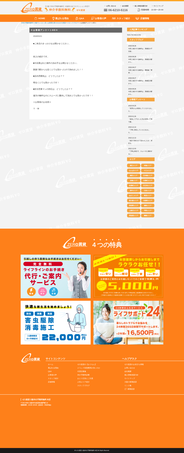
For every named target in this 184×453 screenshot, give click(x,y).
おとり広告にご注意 (85, 378)
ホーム (50, 364)
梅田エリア (133, 175)
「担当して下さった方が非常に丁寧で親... (140, 119)
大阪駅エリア (147, 200)
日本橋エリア (147, 175)
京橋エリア (133, 180)
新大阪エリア (133, 200)
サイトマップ (158, 6)
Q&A (81, 18)
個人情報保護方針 (141, 6)
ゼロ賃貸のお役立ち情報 (134, 364)
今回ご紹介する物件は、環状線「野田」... (140, 70)
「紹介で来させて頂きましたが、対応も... (140, 140)
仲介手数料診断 (83, 375)
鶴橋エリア (147, 215)
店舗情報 (144, 18)
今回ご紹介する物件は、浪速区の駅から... (140, 59)
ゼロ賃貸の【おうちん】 (87, 364)
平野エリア (147, 210)
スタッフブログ (83, 385)
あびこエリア (133, 195)
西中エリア (133, 190)
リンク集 (127, 385)
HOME (41, 18)
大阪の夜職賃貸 (130, 382)
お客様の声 (100, 18)
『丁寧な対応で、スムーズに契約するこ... (140, 151)
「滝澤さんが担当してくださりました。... (140, 108)
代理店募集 (81, 371)
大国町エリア (147, 180)
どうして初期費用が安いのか (88, 368)
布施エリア (147, 165)
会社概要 (125, 6)
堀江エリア (133, 165)
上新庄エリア (133, 210)
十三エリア (147, 170)
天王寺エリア (147, 185)
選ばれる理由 (62, 18)
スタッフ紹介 (123, 18)
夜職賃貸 (131, 389)
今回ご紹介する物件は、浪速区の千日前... (140, 48)
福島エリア (147, 205)
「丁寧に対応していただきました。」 (138, 129)
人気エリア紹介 (83, 382)
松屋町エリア (133, 185)
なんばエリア (133, 170)
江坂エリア (147, 190)
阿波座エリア (133, 215)
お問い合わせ (111, 6)
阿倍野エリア (133, 205)
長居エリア (147, 195)
